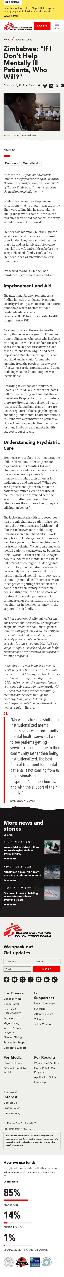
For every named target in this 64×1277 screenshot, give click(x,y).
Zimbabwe (11, 163)
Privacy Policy (12, 1107)
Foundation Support (15, 1042)
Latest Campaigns (44, 1003)
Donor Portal (11, 1003)
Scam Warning (12, 1113)
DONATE (42, 26)
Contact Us (10, 1102)
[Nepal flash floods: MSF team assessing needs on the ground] (32, 873)
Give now (10, 16)
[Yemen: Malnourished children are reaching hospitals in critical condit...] (32, 850)
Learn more (11, 1181)
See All (8, 834)
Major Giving (11, 1023)
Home (7, 39)
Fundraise (40, 1008)
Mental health (31, 163)
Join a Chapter (43, 1024)
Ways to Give (11, 1018)
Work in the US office (46, 1063)
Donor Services (12, 998)
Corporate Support (15, 1047)
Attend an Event (43, 1014)
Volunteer (39, 1019)
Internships (40, 1082)
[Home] (18, 25)
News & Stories (23, 39)
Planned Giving (13, 1037)
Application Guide (45, 1077)
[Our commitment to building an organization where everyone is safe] (32, 896)
